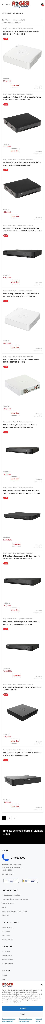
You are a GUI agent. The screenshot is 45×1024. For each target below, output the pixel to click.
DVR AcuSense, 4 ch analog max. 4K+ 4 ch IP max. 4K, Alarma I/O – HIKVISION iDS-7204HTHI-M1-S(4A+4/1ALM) (21, 624)
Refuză (22, 1014)
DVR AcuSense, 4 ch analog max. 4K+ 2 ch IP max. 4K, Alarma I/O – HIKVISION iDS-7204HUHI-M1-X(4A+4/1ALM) (21, 558)
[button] (42, 985)
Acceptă (23, 1008)
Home (4, 13)
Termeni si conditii (39, 1020)
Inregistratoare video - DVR (11, 28)
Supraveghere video (26, 28)
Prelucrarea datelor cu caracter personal (8, 1020)
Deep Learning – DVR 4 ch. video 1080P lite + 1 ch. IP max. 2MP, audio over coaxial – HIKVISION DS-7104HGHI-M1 (21, 296)
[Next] (15, 818)
